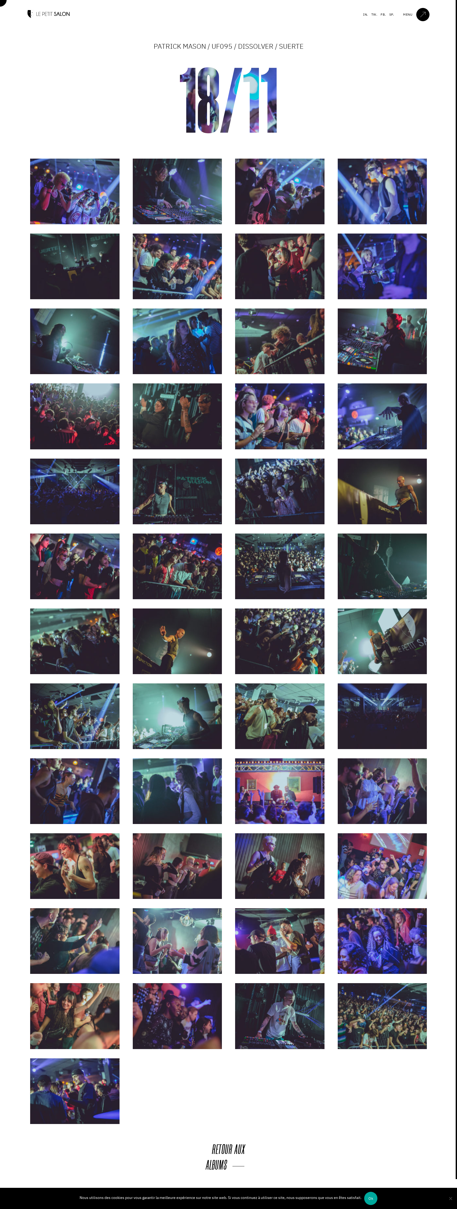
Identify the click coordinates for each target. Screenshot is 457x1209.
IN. (365, 14)
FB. (383, 14)
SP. (391, 14)
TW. (374, 14)
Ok (370, 1198)
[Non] (450, 1198)
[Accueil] (49, 17)
